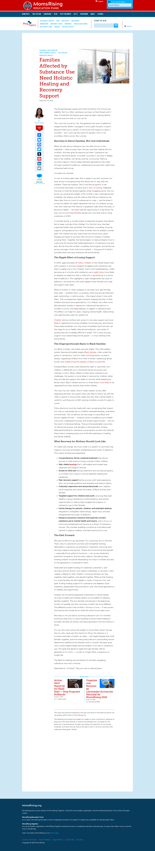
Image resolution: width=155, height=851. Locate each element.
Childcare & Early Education (48, 50)
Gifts (76, 14)
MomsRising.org (44, 5)
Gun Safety (65, 21)
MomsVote (26, 14)
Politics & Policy (68, 27)
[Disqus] (84, 760)
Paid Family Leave (46, 27)
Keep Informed (65, 14)
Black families (90, 352)
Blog (55, 14)
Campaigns (47, 14)
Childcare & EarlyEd (47, 21)
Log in (129, 26)
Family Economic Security (47, 53)
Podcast (57, 27)
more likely (104, 382)
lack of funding (95, 188)
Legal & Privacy (57, 840)
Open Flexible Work (80, 24)
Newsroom (84, 14)
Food (58, 21)
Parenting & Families (46, 55)
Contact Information (29, 840)
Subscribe (79, 840)
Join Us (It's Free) (118, 2)
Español (101, 14)
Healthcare (75, 21)
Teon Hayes (39, 123)
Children (58, 320)
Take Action (36, 14)
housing (72, 464)
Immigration (44, 24)
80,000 (77, 213)
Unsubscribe (69, 840)
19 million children (83, 263)
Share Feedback (44, 840)
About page (54, 833)
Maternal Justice (57, 24)
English (100, 1)
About (93, 14)
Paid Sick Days (62, 53)
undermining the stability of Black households (85, 362)
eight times (99, 272)
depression (81, 305)
